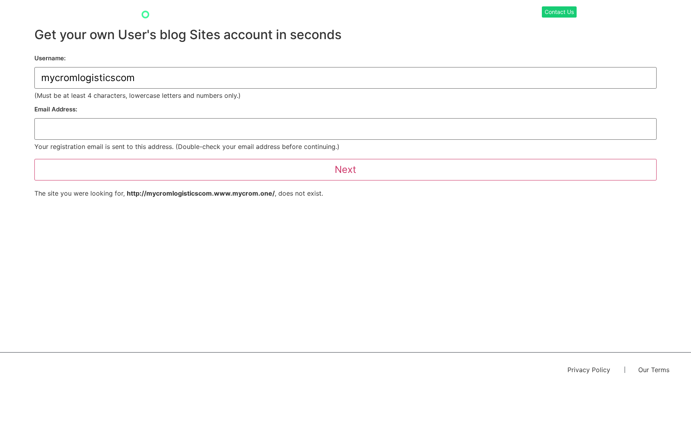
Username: (50, 58)
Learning (428, 12)
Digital (458, 12)
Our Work (394, 12)
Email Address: (55, 109)
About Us (512, 12)
